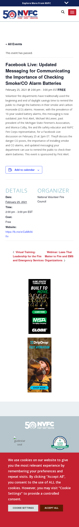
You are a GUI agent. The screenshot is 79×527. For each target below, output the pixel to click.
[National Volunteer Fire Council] (20, 14)
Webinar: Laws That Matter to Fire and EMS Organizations (59, 256)
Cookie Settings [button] (23, 507)
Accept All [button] (51, 507)
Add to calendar (25, 170)
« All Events (14, 44)
